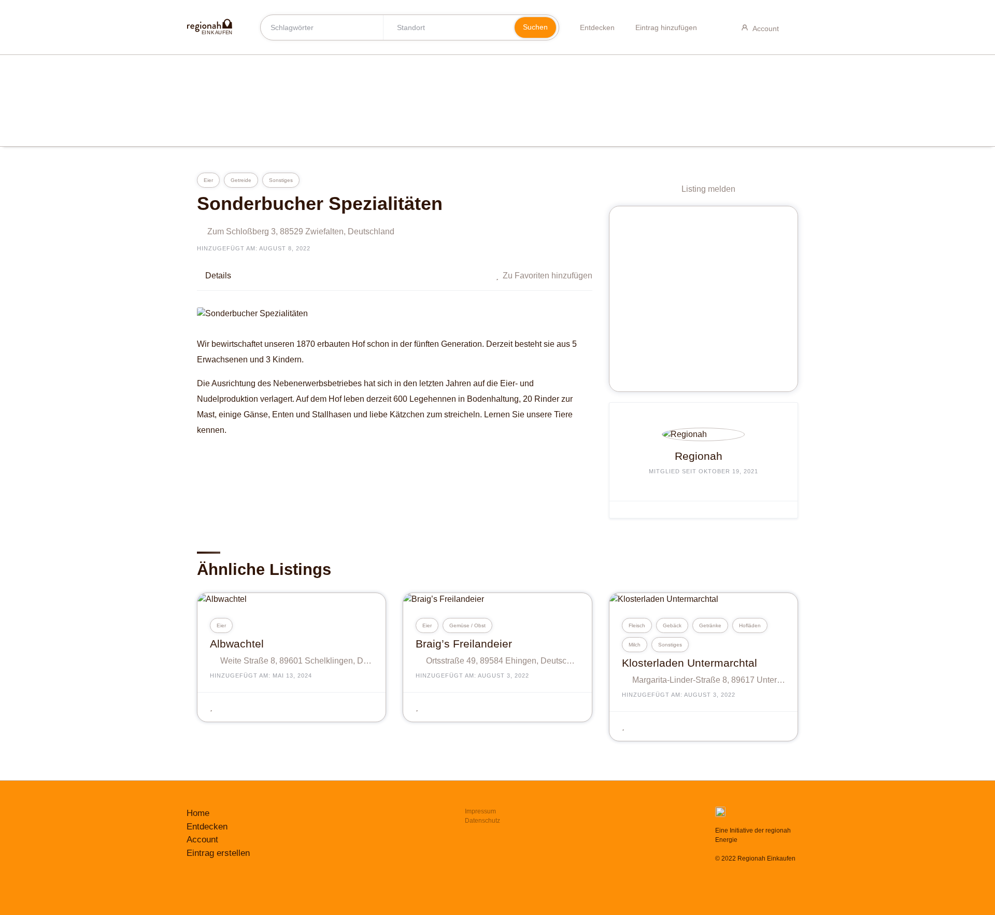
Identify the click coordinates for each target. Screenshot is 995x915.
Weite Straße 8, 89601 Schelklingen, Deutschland (296, 660)
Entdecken (597, 27)
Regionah (698, 456)
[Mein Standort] (497, 27)
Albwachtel (237, 644)
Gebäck (672, 625)
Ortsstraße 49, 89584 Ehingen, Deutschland (502, 660)
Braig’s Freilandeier (464, 644)
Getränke (710, 625)
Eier (208, 180)
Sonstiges (281, 180)
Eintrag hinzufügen (666, 27)
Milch (635, 644)
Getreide (241, 180)
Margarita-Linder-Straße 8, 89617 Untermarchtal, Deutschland (708, 679)
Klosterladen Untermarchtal (689, 663)
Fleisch (637, 625)
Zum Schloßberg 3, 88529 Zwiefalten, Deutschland (300, 231)
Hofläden (750, 625)
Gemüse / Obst (467, 625)
